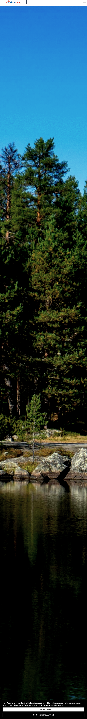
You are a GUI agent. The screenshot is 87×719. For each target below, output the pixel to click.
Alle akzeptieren (43, 709)
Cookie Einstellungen (43, 715)
